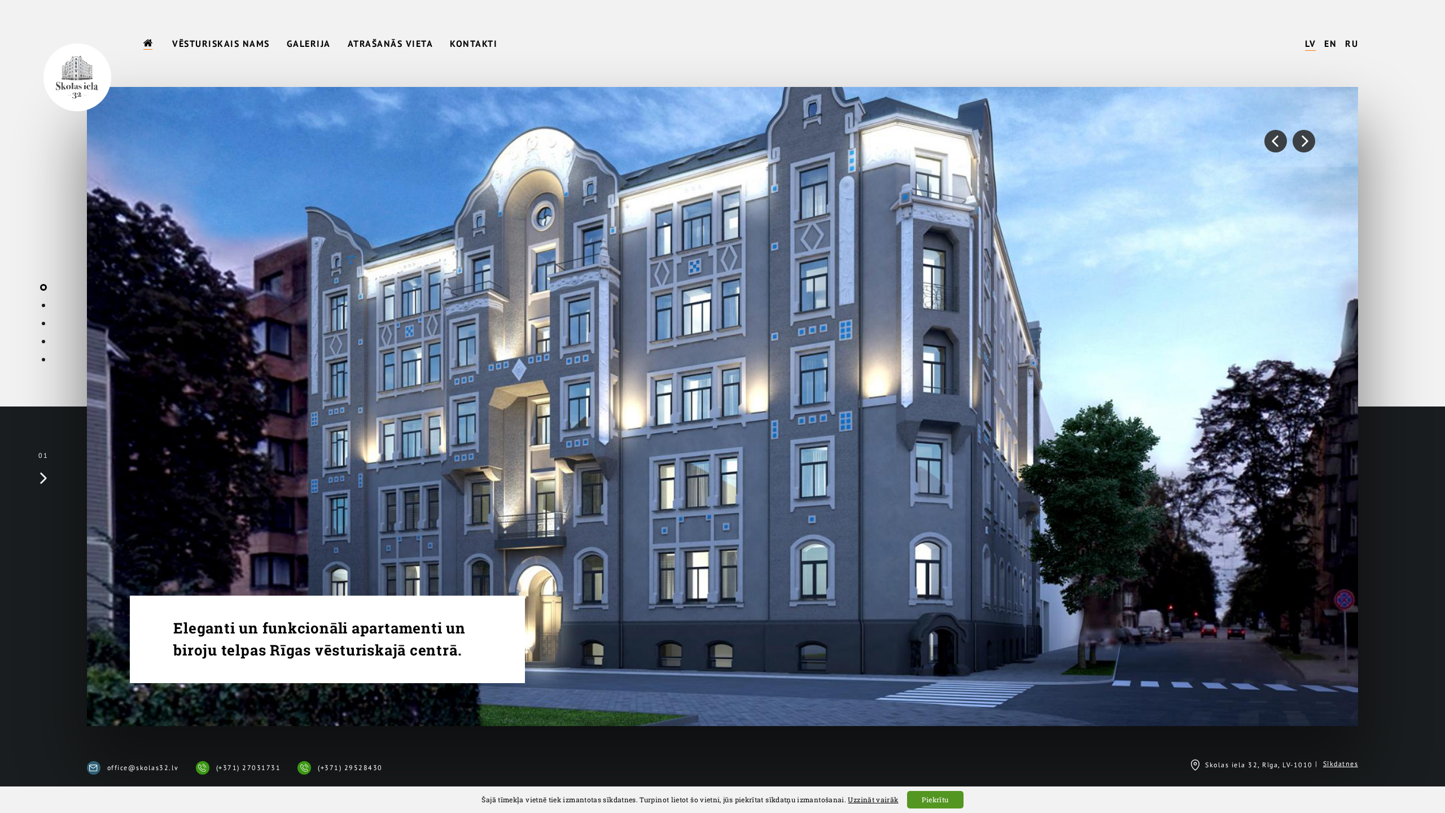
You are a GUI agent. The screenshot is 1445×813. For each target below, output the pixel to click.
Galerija (309, 43)
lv (1310, 43)
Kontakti (473, 43)
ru (1351, 43)
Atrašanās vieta (391, 43)
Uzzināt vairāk (873, 799)
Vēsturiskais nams (221, 43)
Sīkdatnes (1341, 763)
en (1330, 43)
